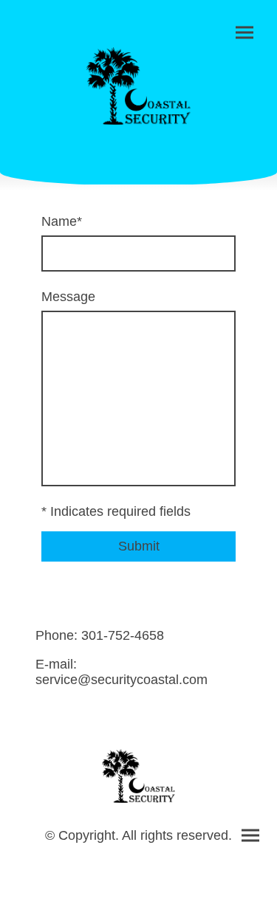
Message (68, 296)
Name (61, 221)
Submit (139, 546)
